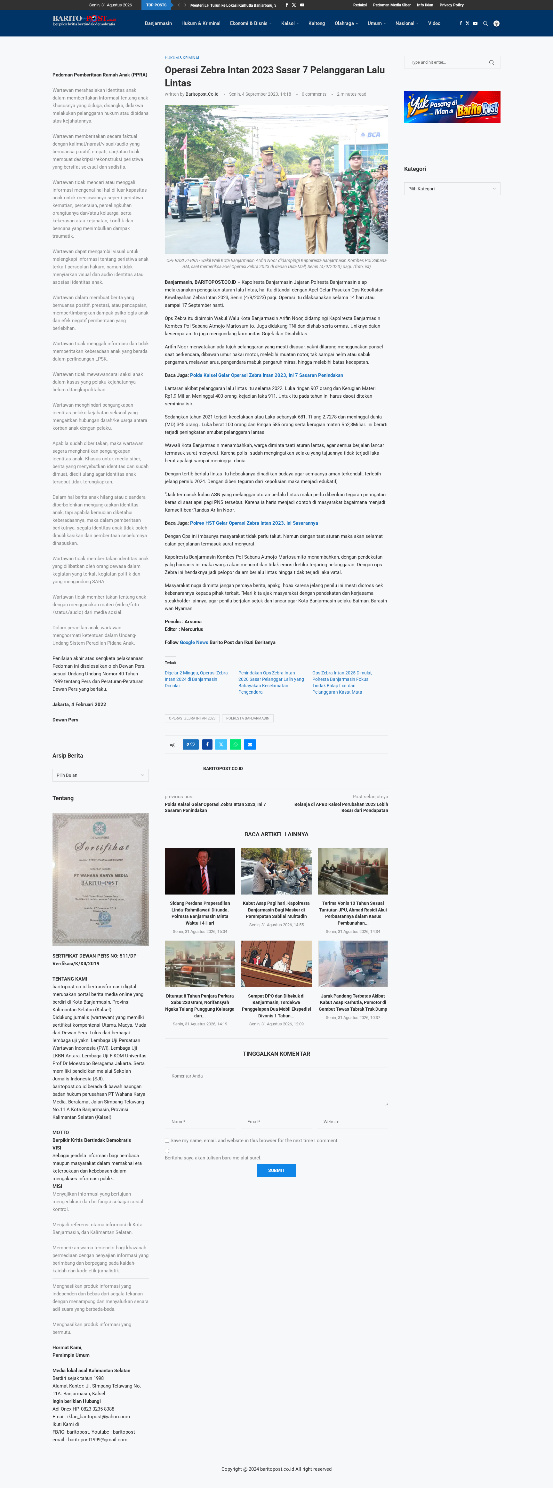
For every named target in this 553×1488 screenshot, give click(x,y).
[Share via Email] (250, 744)
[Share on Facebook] (207, 744)
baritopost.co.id (202, 94)
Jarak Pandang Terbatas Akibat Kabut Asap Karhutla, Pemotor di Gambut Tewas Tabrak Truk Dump (353, 1002)
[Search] (485, 23)
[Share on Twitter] (221, 744)
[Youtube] (302, 5)
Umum (375, 23)
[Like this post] (192, 744)
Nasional (405, 23)
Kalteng (317, 23)
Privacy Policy (452, 5)
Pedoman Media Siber (392, 5)
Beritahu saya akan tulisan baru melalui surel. (213, 1158)
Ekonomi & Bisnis (249, 23)
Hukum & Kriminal (200, 23)
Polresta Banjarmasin (247, 718)
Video (434, 23)
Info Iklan (425, 5)
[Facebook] (286, 5)
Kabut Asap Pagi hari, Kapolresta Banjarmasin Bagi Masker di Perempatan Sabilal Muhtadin (276, 910)
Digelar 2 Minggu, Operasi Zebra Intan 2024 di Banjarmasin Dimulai (196, 679)
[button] (178, 5)
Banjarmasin (158, 23)
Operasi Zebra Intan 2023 (192, 718)
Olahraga (344, 23)
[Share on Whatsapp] (235, 744)
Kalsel (288, 23)
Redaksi (360, 5)
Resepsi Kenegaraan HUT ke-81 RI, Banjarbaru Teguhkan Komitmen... (249, 5)
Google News (195, 642)
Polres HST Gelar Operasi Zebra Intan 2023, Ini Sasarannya (254, 523)
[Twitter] (294, 5)
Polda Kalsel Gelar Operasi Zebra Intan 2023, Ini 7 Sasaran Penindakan (266, 375)
